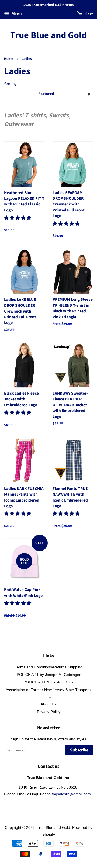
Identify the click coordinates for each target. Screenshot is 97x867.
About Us (48, 704)
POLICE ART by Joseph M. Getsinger (49, 674)
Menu (16, 14)
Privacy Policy (48, 711)
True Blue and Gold (48, 35)
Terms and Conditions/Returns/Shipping (48, 667)
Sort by (10, 83)
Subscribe (79, 750)
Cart (89, 14)
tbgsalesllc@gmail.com (71, 794)
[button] (18, 217)
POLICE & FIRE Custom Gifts (48, 682)
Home (8, 58)
